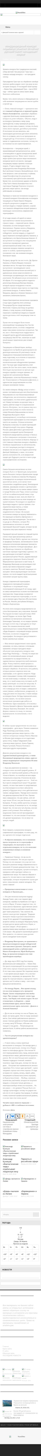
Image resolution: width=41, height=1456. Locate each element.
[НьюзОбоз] (20, 12)
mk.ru (13, 1110)
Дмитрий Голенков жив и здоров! (13, 32)
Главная (5, 59)
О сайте (6, 1351)
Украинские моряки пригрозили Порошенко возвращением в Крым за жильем (26, 1403)
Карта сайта (7, 1349)
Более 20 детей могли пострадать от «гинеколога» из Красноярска (26, 1413)
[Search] (36, 1214)
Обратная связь (8, 1353)
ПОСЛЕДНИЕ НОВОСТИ (12, 1355)
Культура (13, 59)
